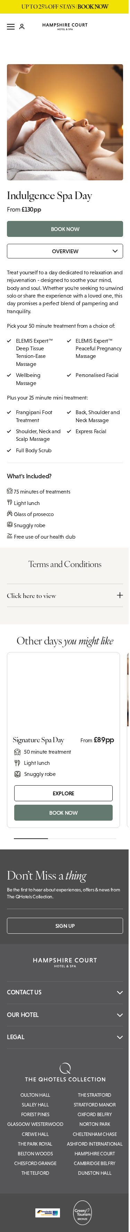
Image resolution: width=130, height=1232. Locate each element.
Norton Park (94, 1124)
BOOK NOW (65, 229)
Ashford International (94, 1144)
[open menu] (11, 26)
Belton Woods (35, 1153)
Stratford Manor (95, 1104)
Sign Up (65, 926)
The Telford (35, 1173)
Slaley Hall (35, 1104)
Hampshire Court (95, 1153)
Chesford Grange (35, 1163)
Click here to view (31, 595)
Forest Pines (35, 1114)
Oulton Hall (35, 1095)
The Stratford (94, 1095)
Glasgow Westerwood (35, 1124)
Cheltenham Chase (95, 1134)
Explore (63, 793)
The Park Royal (35, 1144)
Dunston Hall (94, 1173)
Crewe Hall (35, 1134)
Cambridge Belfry (94, 1163)
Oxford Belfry (95, 1114)
